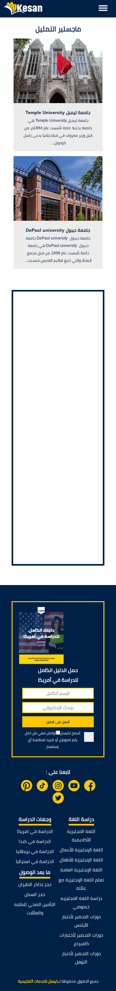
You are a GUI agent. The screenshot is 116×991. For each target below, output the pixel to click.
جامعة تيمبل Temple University (58, 112)
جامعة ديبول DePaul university (58, 230)
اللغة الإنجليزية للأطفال (81, 859)
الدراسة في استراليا (35, 861)
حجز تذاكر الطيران (35, 884)
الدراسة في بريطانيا (35, 851)
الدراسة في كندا (35, 841)
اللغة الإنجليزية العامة (81, 869)
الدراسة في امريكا (35, 831)
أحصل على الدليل (58, 722)
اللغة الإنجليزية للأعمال (81, 849)
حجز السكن (34, 894)
